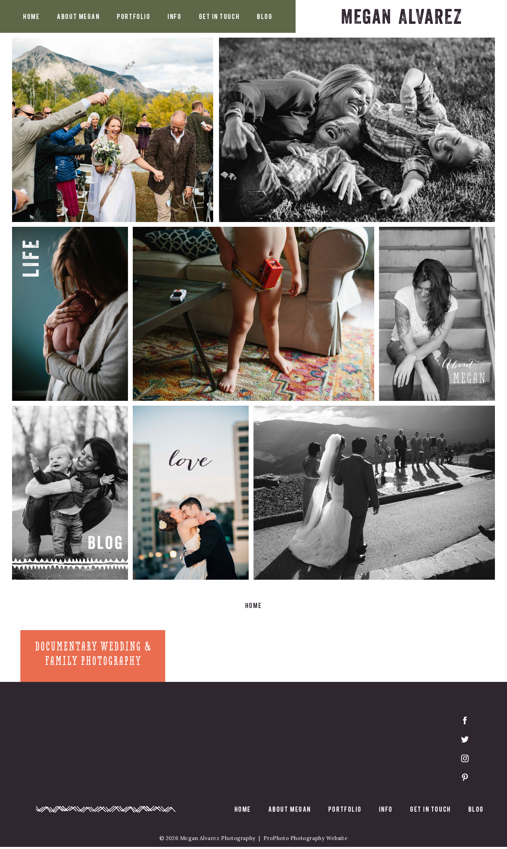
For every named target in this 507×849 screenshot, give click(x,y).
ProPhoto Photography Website (306, 838)
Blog (264, 16)
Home (31, 16)
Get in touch (219, 16)
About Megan (78, 16)
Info (174, 16)
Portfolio (133, 16)
